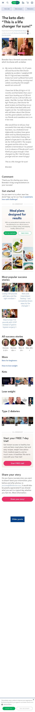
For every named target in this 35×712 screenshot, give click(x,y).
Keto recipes (18, 9)
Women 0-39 (6, 349)
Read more (30, 702)
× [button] (33, 699)
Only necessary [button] (24, 708)
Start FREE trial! (17, 463)
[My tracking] (23, 2)
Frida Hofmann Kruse (20, 31)
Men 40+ (29, 348)
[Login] (32, 2)
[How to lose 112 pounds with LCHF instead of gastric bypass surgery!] (9, 313)
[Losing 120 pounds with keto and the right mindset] (9, 287)
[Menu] (3, 2)
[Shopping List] (27, 2)
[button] (17, 704)
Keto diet (7, 9)
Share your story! (17, 499)
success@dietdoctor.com (11, 485)
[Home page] (17, 2)
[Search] (7, 2)
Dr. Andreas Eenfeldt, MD (19, 33)
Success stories (6, 35)
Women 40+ (13, 349)
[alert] (17, 705)
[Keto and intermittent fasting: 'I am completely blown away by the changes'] (25, 287)
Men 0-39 (21, 349)
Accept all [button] (8, 708)
